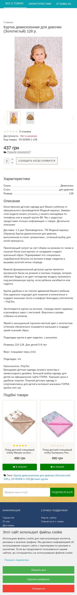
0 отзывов (24, 131)
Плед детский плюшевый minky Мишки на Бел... (19, 451)
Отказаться (38, 588)
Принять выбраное (38, 579)
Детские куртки (39, 479)
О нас (6, 521)
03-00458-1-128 (20, 479)
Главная (8, 22)
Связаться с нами (52, 521)
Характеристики (40, 3)
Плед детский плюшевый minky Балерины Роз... (57, 451)
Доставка (8, 525)
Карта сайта (49, 517)
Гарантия (9, 517)
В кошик (21, 467)
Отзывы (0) (64, 3)
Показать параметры (16, 559)
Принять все (38, 569)
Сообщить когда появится (36, 161)
